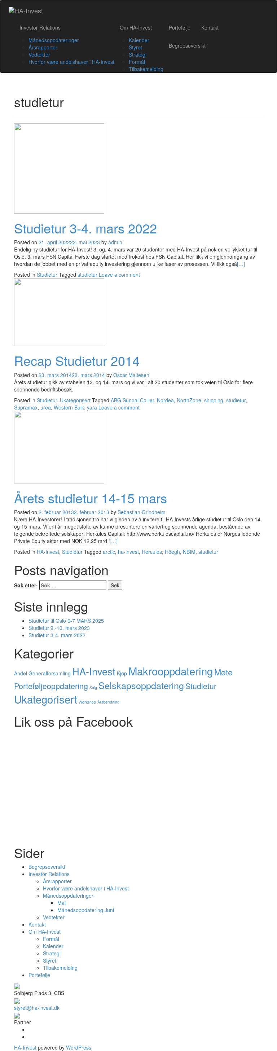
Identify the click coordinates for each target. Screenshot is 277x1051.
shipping (213, 400)
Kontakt (210, 27)
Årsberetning (108, 702)
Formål (137, 61)
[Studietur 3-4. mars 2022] (59, 167)
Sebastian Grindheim (142, 512)
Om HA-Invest (136, 27)
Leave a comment (119, 274)
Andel (20, 673)
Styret (135, 47)
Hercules (152, 551)
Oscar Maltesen (131, 374)
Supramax (26, 407)
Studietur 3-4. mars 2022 (85, 228)
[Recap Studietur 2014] (59, 311)
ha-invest (128, 551)
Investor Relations (40, 27)
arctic (109, 551)
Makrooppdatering (170, 670)
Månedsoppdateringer (53, 40)
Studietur (47, 274)
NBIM (189, 551)
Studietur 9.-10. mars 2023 (59, 627)
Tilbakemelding (146, 69)
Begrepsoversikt (187, 45)
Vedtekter (39, 54)
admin (115, 242)
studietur (87, 274)
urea (45, 407)
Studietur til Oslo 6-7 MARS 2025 (66, 620)
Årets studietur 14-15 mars (90, 498)
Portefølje (179, 27)
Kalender (139, 40)
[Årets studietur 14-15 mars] (59, 446)
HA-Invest (48, 551)
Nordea (165, 400)
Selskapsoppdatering (141, 685)
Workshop (87, 702)
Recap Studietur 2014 (77, 360)
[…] (241, 263)
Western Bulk (69, 407)
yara (92, 407)
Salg (93, 687)
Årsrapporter (42, 47)
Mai (61, 902)
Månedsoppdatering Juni (85, 910)
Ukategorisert (75, 400)
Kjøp (122, 673)
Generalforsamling (49, 673)
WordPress (78, 1047)
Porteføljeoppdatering (51, 685)
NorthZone (189, 400)
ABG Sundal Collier (132, 400)
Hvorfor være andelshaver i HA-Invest (71, 61)
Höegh (172, 551)
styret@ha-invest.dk (37, 1007)
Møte (223, 672)
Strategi (137, 54)
